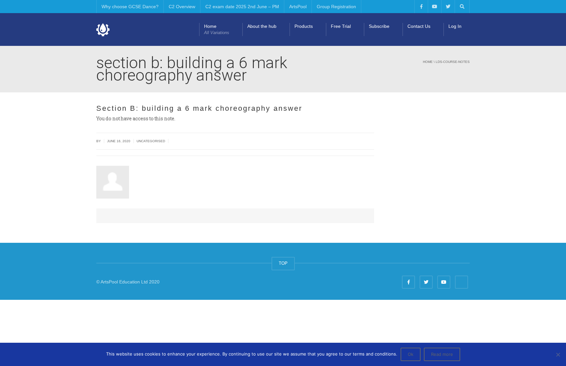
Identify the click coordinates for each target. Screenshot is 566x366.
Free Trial (341, 26)
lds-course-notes (453, 62)
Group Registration (336, 6)
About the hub (261, 26)
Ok (410, 354)
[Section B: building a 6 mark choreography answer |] (103, 29)
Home (216, 29)
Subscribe (379, 26)
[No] (558, 354)
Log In (455, 26)
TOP (283, 263)
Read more (442, 354)
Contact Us (418, 26)
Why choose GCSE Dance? (130, 6)
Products (303, 26)
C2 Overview (182, 6)
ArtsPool (298, 6)
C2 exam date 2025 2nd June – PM (242, 6)
